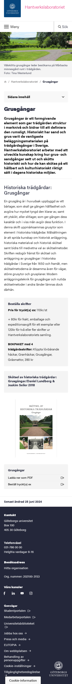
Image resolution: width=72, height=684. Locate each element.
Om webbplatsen (16, 651)
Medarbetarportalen (20, 617)
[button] (27, 26)
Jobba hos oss (14, 633)
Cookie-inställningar (18, 666)
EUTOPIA (10, 645)
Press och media (15, 639)
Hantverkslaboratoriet (24, 81)
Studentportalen (17, 610)
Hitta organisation (16, 568)
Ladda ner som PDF (20, 478)
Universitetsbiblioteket (21, 623)
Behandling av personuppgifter (15, 658)
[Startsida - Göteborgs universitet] (58, 669)
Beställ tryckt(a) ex (19, 484)
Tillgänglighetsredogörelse (22, 672)
